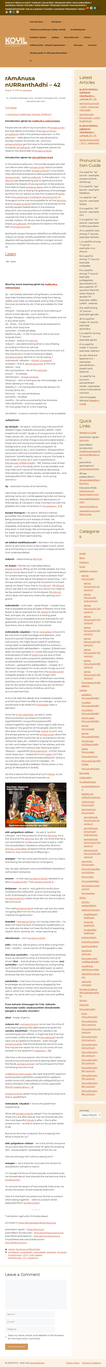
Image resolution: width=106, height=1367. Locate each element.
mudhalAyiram (78, 29)
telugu (83, 1000)
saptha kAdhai (90, 946)
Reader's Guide (87, 432)
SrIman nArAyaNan (16, 849)
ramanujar (51, 1252)
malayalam (85, 777)
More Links (85, 514)
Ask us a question (34, 9)
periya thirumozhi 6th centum (92, 641)
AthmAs (61, 200)
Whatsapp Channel (59, 5)
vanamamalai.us (88, 506)
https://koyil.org (35, 1229)
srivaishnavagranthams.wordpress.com (90, 454)
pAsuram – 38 (42, 1050)
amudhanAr (12, 134)
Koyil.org (9, 2)
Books (20, 5)
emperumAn (57, 127)
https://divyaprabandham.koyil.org (37, 1222)
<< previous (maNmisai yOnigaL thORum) (28, 114)
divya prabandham (81, 2)
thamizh (84, 1005)
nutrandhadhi (39, 1252)
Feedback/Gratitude (14, 9)
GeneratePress (37, 1363)
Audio (82, 553)
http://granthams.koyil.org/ (49, 1232)
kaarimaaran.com (89, 494)
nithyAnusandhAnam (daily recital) (47, 29)
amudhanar (13, 1252)
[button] (30, 61)
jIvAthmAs (37, 655)
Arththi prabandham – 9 (19, 1087)
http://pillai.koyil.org (16, 1242)
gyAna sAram (89, 937)
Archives (84, 1110)
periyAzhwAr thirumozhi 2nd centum (91, 831)
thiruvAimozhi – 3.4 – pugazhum (23, 1258)
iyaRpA (55, 37)
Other (82, 897)
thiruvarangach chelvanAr (27, 197)
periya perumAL (34, 363)
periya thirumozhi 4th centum (92, 619)
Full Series (11, 107)
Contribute (59, 9)
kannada (84, 773)
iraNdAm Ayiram (38, 37)
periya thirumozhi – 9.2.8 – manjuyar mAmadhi (89, 106)
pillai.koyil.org (86, 491)
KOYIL (16, 40)
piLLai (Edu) (48, 2)
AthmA (9, 180)
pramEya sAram (90, 942)
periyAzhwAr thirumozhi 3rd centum (92, 842)
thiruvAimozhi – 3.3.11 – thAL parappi (25, 1255)
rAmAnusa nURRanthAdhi (20, 463)
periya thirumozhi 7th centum (92, 652)
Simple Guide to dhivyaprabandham (89, 992)
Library (81, 9)
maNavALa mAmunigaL (18, 1074)
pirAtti (61, 194)
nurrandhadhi (26, 1252)
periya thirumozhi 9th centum (92, 675)
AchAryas (36, 2)
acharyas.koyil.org (89, 469)
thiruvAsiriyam (90, 756)
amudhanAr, (24, 147)
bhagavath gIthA (63, 2)
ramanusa (61, 1252)
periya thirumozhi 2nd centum (91, 597)
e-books (92, 45)
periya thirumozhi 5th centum (92, 630)
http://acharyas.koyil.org (47, 1236)
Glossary (78, 45)
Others (87, 37)
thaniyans (56, 22)
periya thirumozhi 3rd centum (92, 608)
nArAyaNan (45, 632)
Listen (10, 254)
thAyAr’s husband (41, 360)
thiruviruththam (91, 768)
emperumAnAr (47, 131)
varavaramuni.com (89, 511)
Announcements (78, 5)
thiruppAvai (88, 893)
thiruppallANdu (90, 881)
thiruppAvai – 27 (51, 506)
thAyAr (45, 731)
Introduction (36, 22)
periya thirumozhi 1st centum (92, 586)
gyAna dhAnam (42, 5)
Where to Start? (23, 2)
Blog (82, 558)
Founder (48, 9)
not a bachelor (26, 714)
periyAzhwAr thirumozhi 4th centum (92, 853)
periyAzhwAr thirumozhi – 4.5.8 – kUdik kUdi (90, 117)
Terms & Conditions (91, 1363)
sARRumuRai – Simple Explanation (47, 45)
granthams (10, 5)
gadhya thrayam (91, 910)
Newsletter (71, 9)
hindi (82, 566)
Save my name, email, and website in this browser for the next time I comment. (36, 1337)
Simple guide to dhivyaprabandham (48, 53)
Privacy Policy (73, 1363)
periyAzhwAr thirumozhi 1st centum (92, 820)
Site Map (29, 5)
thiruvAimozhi (71, 37)
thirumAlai (87, 877)
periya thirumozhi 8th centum (92, 664)
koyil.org (84, 440)
